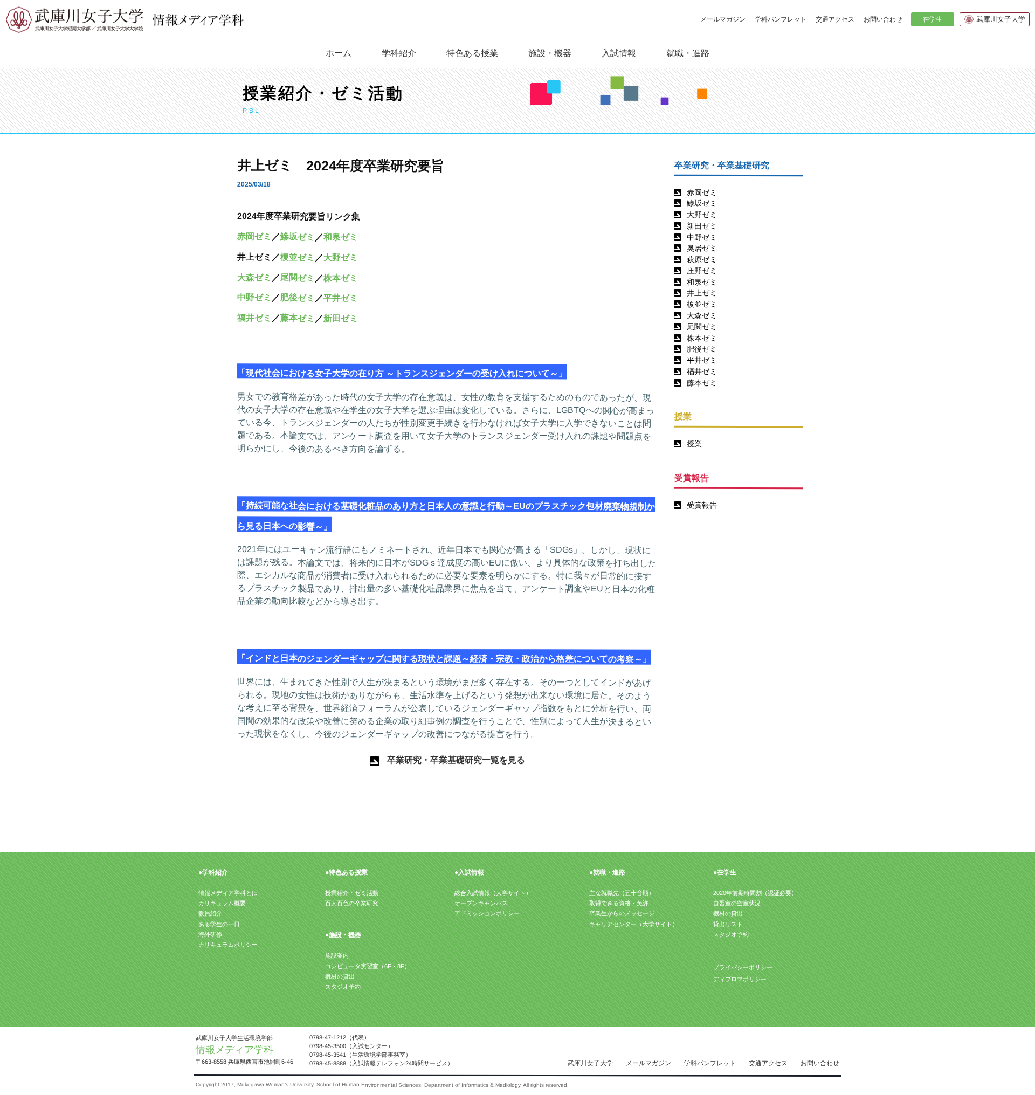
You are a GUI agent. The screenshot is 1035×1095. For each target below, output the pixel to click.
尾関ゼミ (702, 326)
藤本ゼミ (702, 382)
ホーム (338, 53)
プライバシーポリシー (742, 967)
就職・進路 (687, 52)
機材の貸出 (340, 976)
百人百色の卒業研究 (351, 903)
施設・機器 (549, 52)
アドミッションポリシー (487, 913)
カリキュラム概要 (222, 903)
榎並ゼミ (702, 304)
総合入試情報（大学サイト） (493, 893)
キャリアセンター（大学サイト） (633, 924)
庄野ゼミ (702, 270)
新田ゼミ (702, 226)
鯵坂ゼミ (702, 203)
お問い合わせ (883, 19)
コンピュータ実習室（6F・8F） (367, 966)
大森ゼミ (702, 315)
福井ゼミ (702, 371)
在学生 (932, 19)
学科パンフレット (780, 19)
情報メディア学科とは (228, 893)
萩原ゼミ (702, 259)
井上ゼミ (702, 292)
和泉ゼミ (702, 282)
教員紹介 (210, 913)
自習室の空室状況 (737, 903)
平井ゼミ (702, 360)
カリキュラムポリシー (228, 944)
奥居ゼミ (702, 248)
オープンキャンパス (481, 903)
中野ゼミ (702, 237)
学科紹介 (399, 52)
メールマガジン (723, 19)
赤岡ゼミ (702, 192)
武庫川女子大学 (1000, 19)
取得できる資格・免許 (618, 903)
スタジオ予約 (343, 986)
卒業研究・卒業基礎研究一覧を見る (456, 760)
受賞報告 (702, 505)
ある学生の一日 (219, 924)
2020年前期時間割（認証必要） (755, 893)
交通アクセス (835, 19)
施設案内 (337, 955)
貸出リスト (728, 924)
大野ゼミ (702, 214)
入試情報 (619, 52)
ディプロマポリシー (739, 979)
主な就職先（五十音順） (621, 893)
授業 (694, 443)
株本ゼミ (702, 338)
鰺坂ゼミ (297, 236)
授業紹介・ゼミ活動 (351, 893)
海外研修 (210, 934)
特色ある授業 (472, 52)
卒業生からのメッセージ (621, 913)
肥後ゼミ (702, 349)
